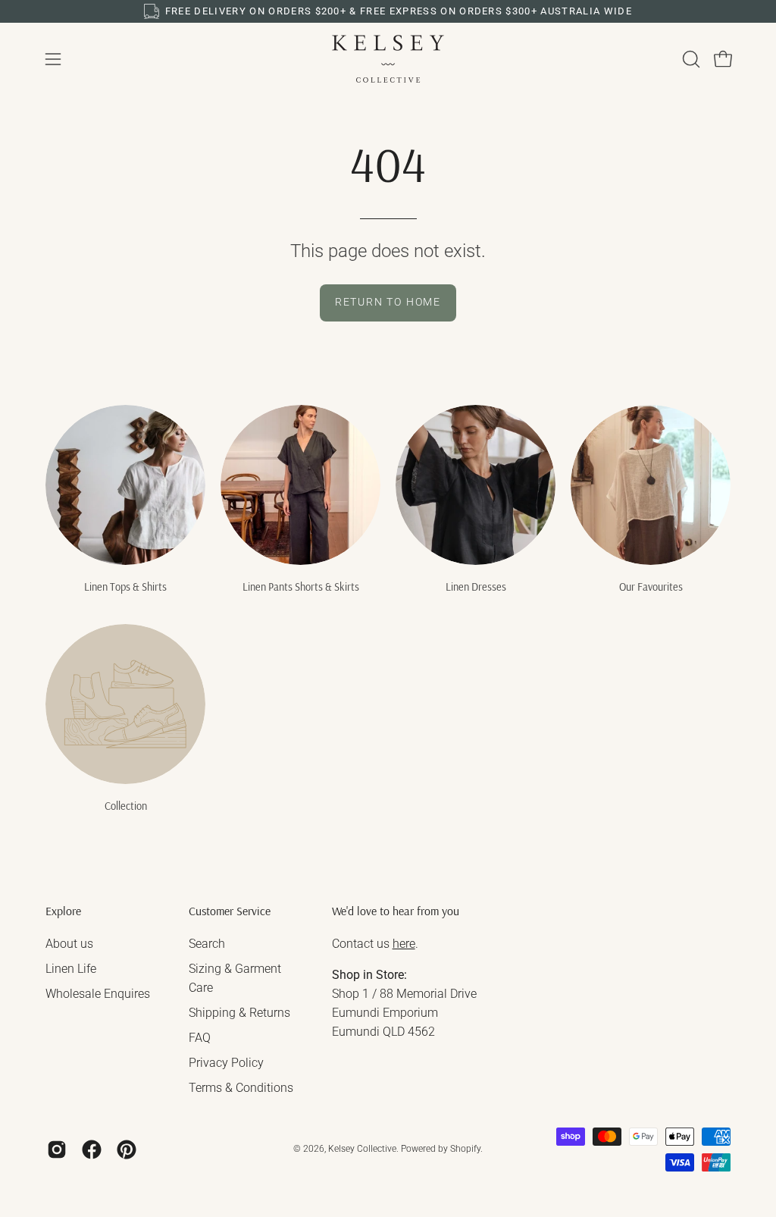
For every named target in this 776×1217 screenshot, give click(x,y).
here (404, 943)
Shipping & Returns (239, 1012)
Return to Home (388, 302)
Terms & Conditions (241, 1088)
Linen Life (70, 968)
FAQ (200, 1037)
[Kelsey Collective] (388, 58)
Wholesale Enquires (97, 993)
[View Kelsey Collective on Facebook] (91, 1149)
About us (69, 943)
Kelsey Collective (362, 1148)
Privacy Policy (226, 1062)
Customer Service (230, 911)
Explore (63, 911)
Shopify (465, 1148)
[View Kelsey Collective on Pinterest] (126, 1149)
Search (207, 943)
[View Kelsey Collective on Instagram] (56, 1149)
